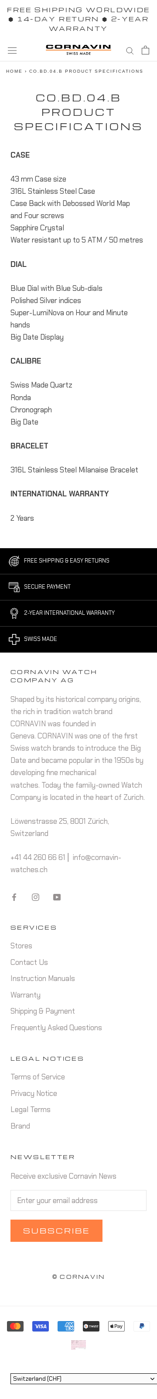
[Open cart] (145, 50)
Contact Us (29, 962)
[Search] (130, 50)
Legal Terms (30, 1109)
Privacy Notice (33, 1093)
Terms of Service (37, 1077)
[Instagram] (35, 896)
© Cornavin (78, 1276)
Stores (21, 946)
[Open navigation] (12, 50)
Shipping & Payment (42, 1011)
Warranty (25, 995)
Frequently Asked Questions (56, 1027)
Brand (20, 1126)
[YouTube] (57, 896)
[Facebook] (14, 896)
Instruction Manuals (42, 978)
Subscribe (56, 1230)
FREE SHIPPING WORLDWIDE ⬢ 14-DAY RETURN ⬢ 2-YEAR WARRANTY (78, 19)
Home (14, 71)
